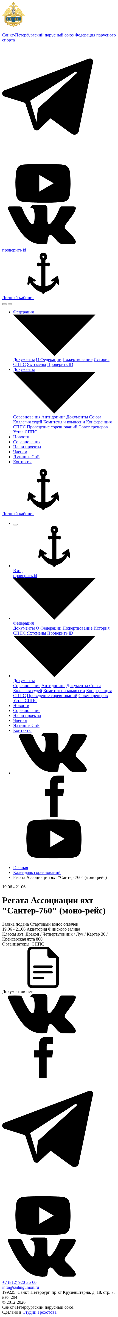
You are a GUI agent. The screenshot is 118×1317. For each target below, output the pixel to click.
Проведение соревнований (52, 427)
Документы (24, 359)
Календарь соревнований (37, 872)
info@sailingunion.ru (20, 1287)
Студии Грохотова (40, 1312)
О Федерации (48, 359)
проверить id (14, 250)
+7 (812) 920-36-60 (19, 1282)
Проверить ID (60, 364)
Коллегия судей (27, 422)
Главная (20, 867)
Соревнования (26, 417)
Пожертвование (77, 359)
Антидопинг (53, 417)
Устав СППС (25, 432)
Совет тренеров (93, 427)
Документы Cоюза (83, 417)
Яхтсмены (36, 364)
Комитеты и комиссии (64, 422)
